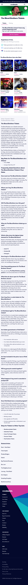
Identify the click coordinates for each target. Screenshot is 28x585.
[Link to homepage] (14, 4)
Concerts (7, 118)
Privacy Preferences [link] (6, 573)
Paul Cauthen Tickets (9, 438)
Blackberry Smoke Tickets (10, 429)
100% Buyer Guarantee (15, 1)
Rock (12, 118)
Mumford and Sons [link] (6, 481)
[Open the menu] (2, 4)
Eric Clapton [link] (4, 475)
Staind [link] (2, 457)
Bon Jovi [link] (3, 464)
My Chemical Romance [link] (7, 461)
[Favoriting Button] (25, 8)
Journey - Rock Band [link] (6, 471)
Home (2, 118)
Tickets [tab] (4, 23)
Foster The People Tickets (10, 434)
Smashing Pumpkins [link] (6, 478)
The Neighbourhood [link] (6, 468)
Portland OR (7, 251)
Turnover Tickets (8, 436)
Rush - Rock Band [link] (5, 447)
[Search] (24, 4)
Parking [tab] (11, 23)
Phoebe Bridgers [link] (5, 454)
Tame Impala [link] (4, 450)
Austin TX (6, 248)
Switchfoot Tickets (8, 431)
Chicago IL (6, 253)
